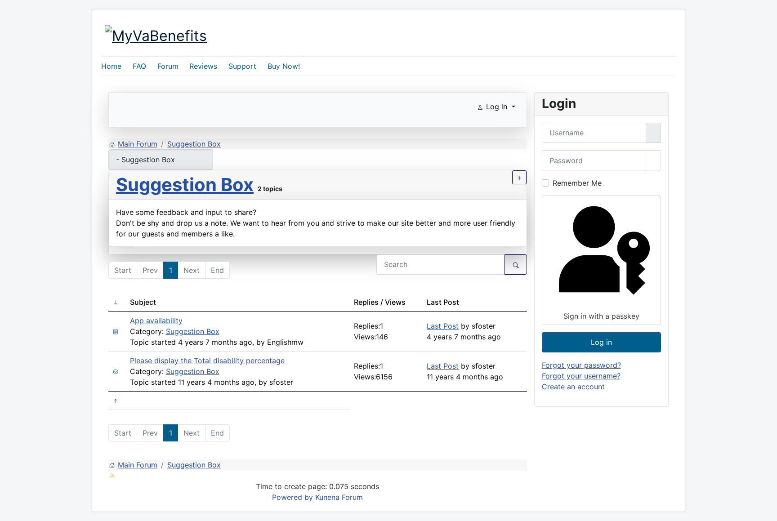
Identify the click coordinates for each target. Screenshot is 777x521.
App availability (156, 320)
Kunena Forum (339, 497)
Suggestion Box (185, 185)
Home (111, 66)
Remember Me (577, 182)
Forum (168, 66)
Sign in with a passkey (601, 316)
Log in (601, 342)
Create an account (573, 386)
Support (242, 66)
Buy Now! (284, 66)
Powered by (292, 497)
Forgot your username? (581, 375)
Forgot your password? (581, 365)
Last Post (443, 325)
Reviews (203, 66)
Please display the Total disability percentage (207, 360)
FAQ (139, 66)
